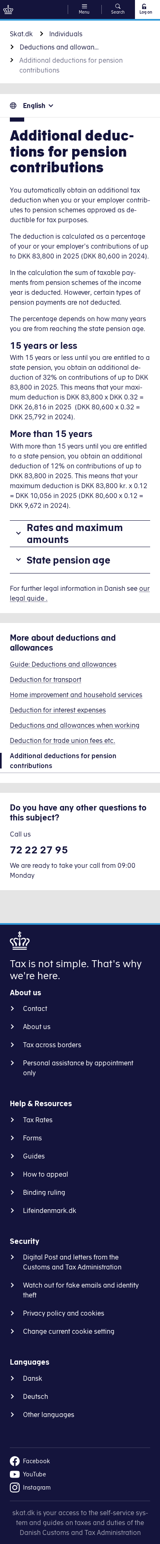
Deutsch (35, 1396)
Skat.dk (21, 34)
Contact (35, 1008)
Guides (34, 1156)
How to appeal (45, 1174)
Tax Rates (38, 1119)
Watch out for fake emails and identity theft (81, 1290)
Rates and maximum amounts (75, 533)
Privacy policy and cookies (63, 1313)
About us (36, 1026)
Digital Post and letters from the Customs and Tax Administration (72, 1262)
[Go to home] (8, 9)
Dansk (32, 1378)
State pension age (68, 560)
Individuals (65, 34)
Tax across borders (52, 1044)
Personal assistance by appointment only (78, 1067)
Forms (32, 1138)
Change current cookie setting (68, 1331)
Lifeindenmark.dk (49, 1210)
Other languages (48, 1414)
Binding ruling (44, 1192)
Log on (145, 11)
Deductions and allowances (61, 47)
